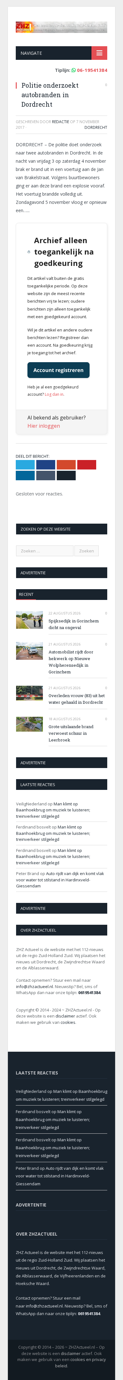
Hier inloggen (43, 425)
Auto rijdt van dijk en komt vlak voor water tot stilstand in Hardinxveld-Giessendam (60, 880)
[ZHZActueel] (61, 26)
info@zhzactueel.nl (34, 986)
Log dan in (54, 394)
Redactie (60, 121)
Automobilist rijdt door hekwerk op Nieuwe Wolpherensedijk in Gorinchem (71, 662)
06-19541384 (92, 70)
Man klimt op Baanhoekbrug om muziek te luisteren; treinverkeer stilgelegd (53, 810)
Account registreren (58, 370)
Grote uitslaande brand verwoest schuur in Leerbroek (71, 733)
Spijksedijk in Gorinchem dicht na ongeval (74, 624)
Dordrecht (96, 127)
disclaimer (65, 1016)
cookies (68, 1022)
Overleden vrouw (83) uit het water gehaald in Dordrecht (77, 699)
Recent (26, 594)
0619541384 (89, 992)
